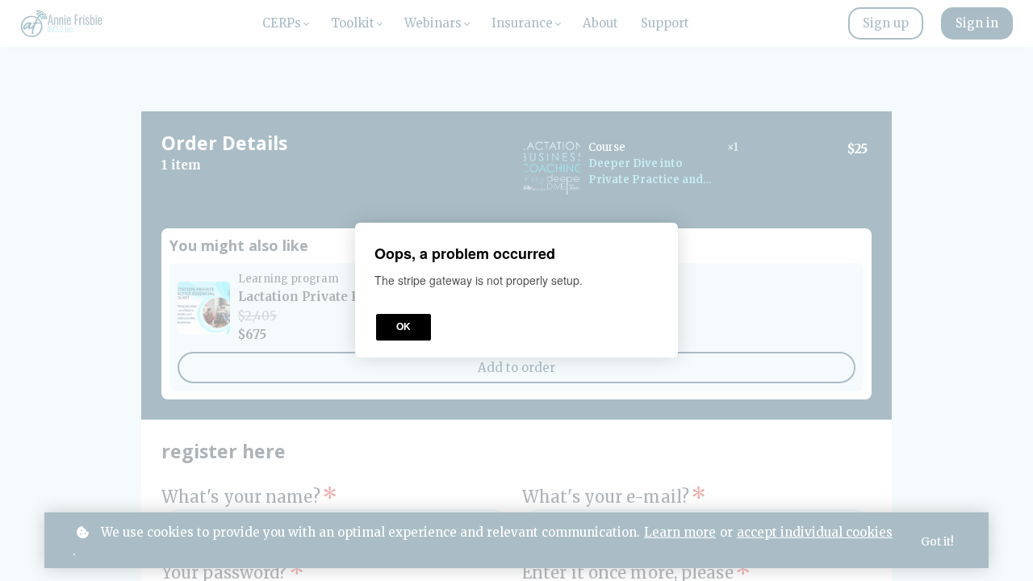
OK (403, 327)
